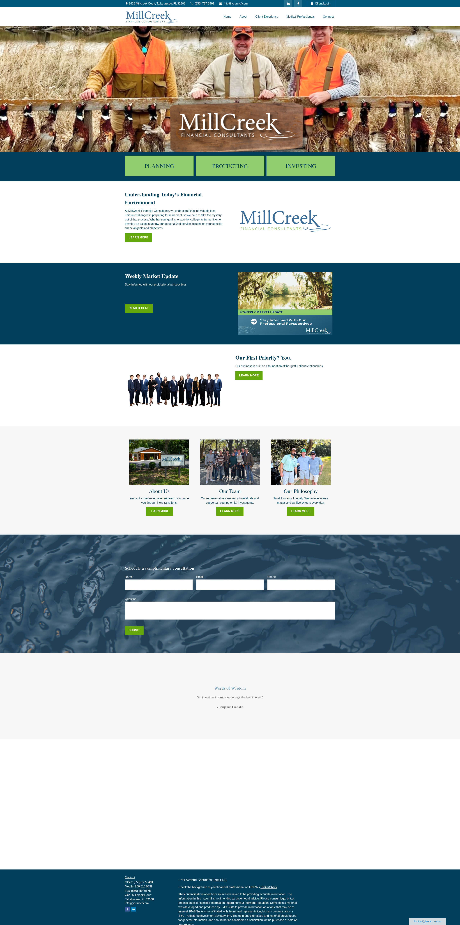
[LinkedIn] (288, 3)
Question (130, 598)
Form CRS (219, 880)
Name (129, 576)
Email (200, 576)
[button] (227, 16)
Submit (134, 630)
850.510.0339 (144, 886)
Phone (271, 576)
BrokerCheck (269, 887)
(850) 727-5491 (204, 3)
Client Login (322, 3)
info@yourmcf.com (236, 3)
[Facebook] (298, 3)
